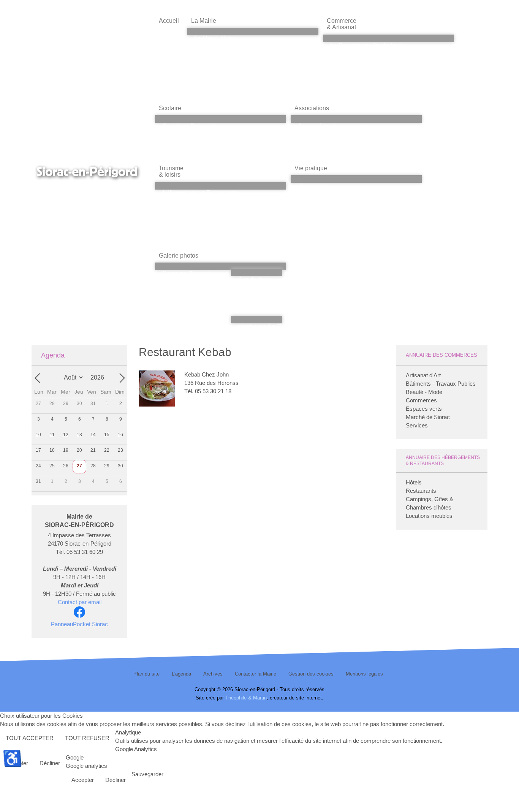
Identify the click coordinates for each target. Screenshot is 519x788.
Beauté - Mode (424, 392)
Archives (213, 674)
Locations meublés (429, 516)
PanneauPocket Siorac (79, 624)
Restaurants (421, 490)
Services (417, 425)
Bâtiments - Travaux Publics (441, 383)
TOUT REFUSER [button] (87, 738)
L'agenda (181, 674)
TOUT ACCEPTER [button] (30, 738)
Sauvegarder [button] (147, 774)
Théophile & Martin (246, 698)
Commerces (421, 400)
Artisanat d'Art (423, 375)
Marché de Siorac (428, 417)
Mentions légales (364, 674)
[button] (252, 21)
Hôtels (414, 482)
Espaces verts (424, 408)
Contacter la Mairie (255, 674)
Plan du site (146, 674)
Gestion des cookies (311, 674)
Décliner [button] (50, 763)
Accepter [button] (82, 780)
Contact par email (79, 602)
